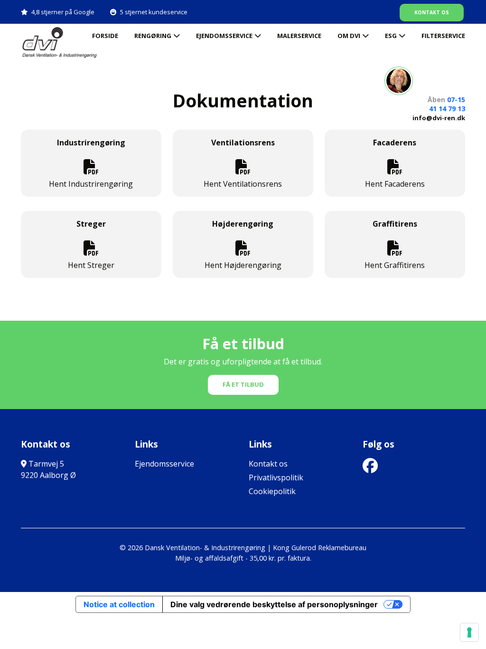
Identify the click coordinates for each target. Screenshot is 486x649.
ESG (391, 35)
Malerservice (299, 35)
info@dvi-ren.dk (438, 118)
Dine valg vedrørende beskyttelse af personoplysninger (274, 604)
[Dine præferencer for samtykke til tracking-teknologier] (469, 632)
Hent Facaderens (395, 184)
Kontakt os (431, 12)
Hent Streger (91, 265)
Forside (105, 35)
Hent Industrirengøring (91, 184)
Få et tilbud (243, 384)
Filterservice (443, 35)
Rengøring (152, 35)
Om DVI (348, 35)
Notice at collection (119, 604)
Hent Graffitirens (394, 265)
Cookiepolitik (272, 491)
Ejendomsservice (224, 35)
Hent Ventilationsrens (243, 184)
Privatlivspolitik (276, 477)
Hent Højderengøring (243, 265)
